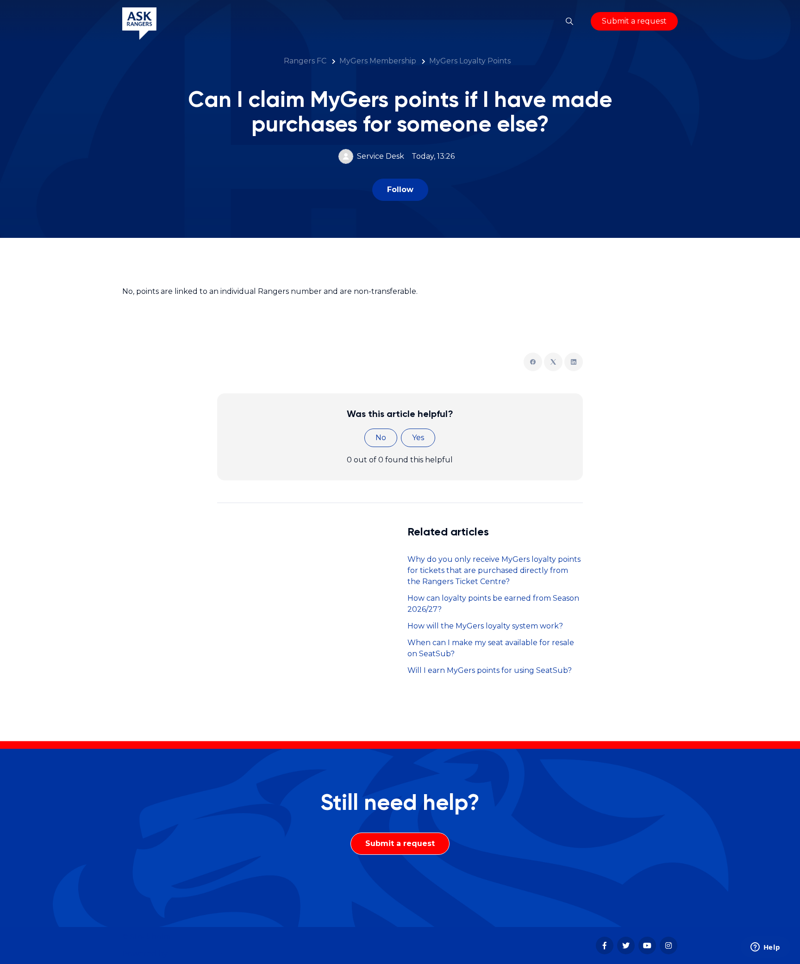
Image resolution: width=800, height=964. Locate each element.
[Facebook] (533, 362)
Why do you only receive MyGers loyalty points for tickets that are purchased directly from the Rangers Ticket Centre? (494, 570)
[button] (569, 21)
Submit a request (634, 21)
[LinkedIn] (573, 362)
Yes (418, 437)
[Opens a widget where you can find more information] (765, 947)
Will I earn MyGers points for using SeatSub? (489, 670)
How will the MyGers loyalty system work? (485, 626)
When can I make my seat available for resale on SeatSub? (490, 648)
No (380, 437)
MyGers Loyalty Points (470, 60)
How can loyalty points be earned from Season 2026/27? (493, 604)
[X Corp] (553, 362)
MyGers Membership (377, 60)
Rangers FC (305, 60)
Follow (400, 189)
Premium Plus (196, 953)
